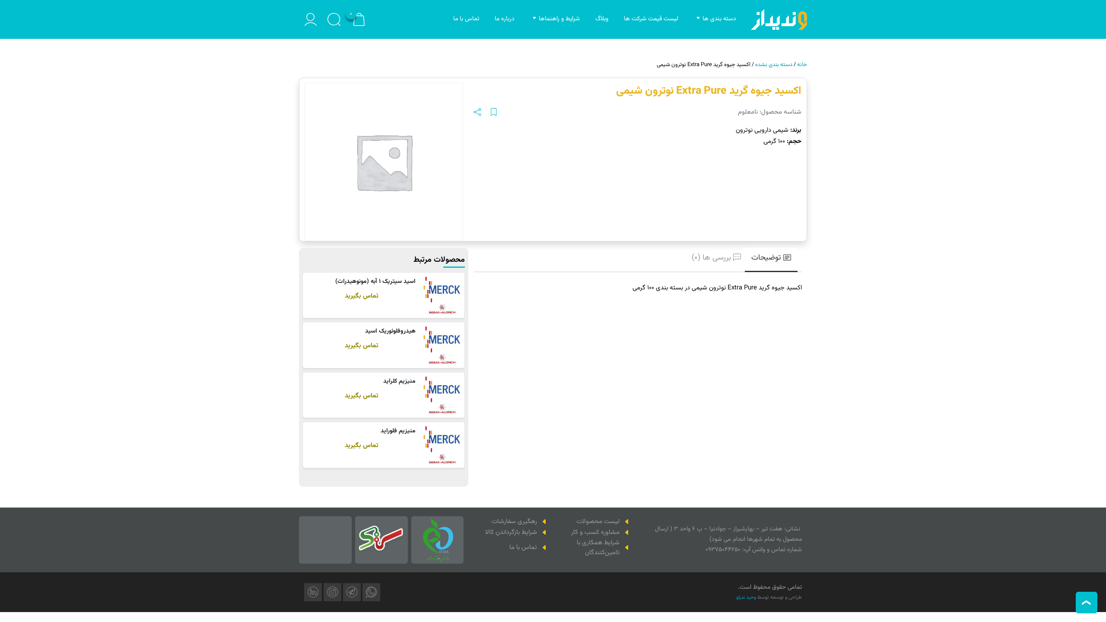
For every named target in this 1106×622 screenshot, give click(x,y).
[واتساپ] (371, 592)
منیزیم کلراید (399, 381)
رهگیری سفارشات (514, 522)
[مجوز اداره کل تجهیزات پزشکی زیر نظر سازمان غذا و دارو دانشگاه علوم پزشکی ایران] (437, 540)
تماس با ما (466, 19)
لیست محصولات (598, 522)
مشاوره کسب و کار (595, 532)
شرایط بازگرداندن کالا (511, 532)
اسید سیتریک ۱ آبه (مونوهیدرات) (375, 281)
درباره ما (505, 19)
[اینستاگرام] (332, 592)
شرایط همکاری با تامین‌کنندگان (598, 548)
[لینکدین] (313, 592)
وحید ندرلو (746, 597)
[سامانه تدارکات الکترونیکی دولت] (381, 540)
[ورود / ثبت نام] (310, 19)
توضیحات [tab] (766, 258)
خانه (802, 64)
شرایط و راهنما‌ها (559, 19)
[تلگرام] (351, 592)
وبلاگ (601, 19)
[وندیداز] (779, 19)
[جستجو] (333, 19)
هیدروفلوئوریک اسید (390, 331)
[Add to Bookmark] (494, 112)
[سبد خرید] (359, 20)
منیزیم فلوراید (398, 431)
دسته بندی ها (719, 19)
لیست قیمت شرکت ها (651, 19)
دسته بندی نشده (773, 64)
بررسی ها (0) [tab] (711, 258)
